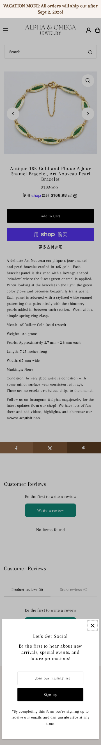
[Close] (93, 625)
